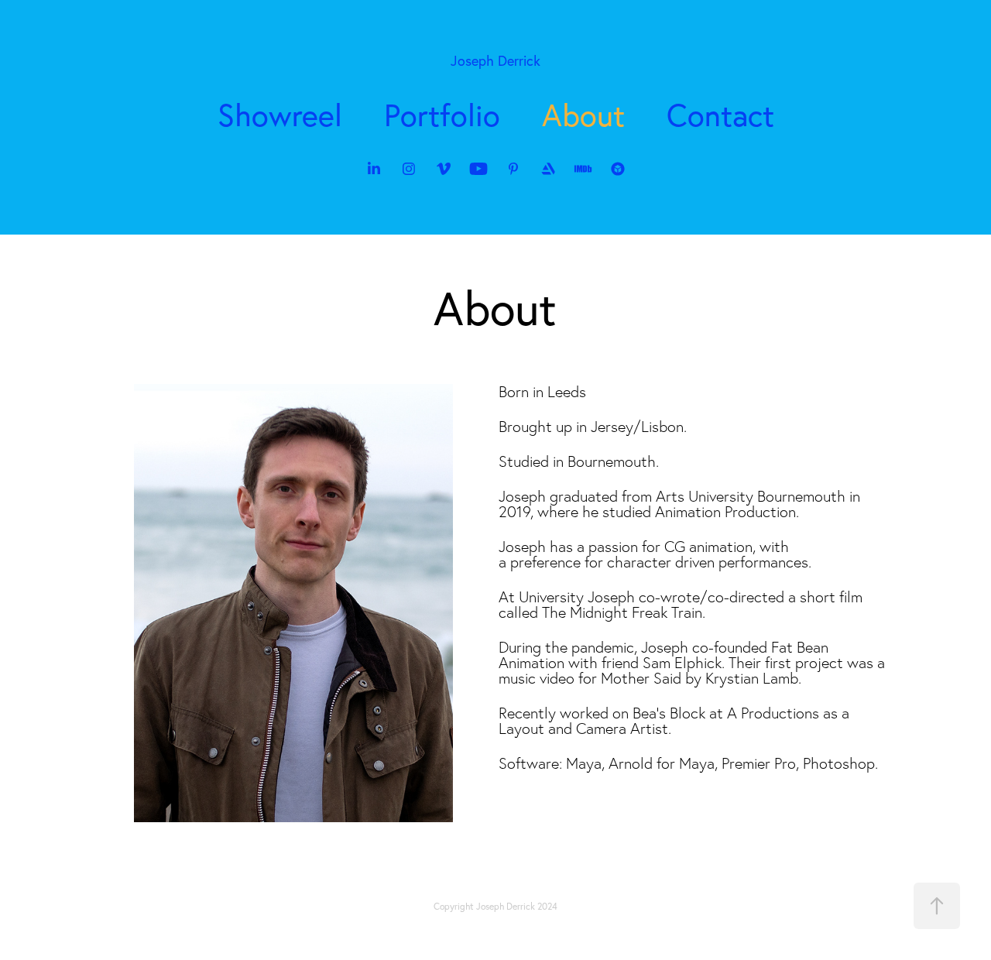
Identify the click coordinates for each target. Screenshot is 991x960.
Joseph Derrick (495, 61)
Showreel (280, 114)
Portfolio (442, 114)
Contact (720, 114)
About (583, 114)
